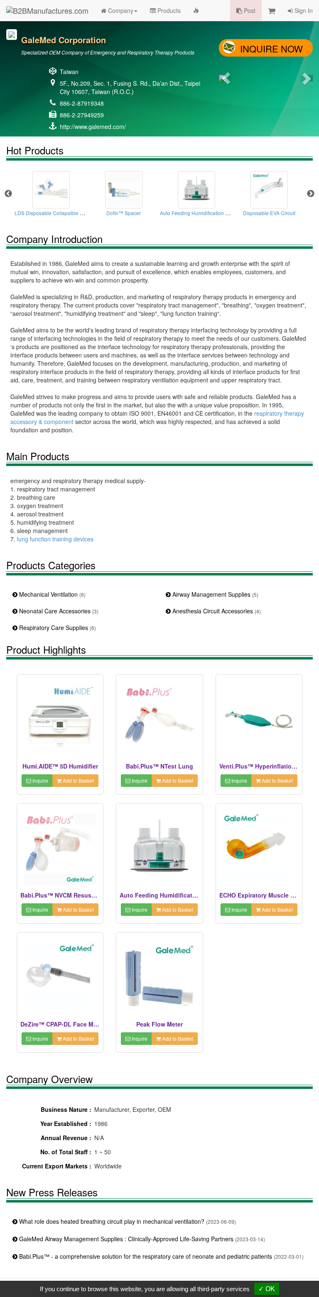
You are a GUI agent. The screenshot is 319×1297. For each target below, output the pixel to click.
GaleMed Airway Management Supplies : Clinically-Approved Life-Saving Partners (141, 1239)
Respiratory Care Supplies (56, 627)
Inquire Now (271, 48)
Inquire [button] (39, 780)
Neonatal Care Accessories (57, 611)
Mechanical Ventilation (51, 594)
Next (311, 194)
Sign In (303, 10)
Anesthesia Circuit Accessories (216, 611)
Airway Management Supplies (214, 594)
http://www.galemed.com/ (93, 126)
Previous (8, 194)
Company (119, 10)
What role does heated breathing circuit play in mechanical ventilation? (126, 1221)
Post (248, 10)
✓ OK (266, 1288)
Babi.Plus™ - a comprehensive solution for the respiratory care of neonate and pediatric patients (160, 1256)
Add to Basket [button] (77, 780)
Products (168, 10)
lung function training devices (55, 539)
